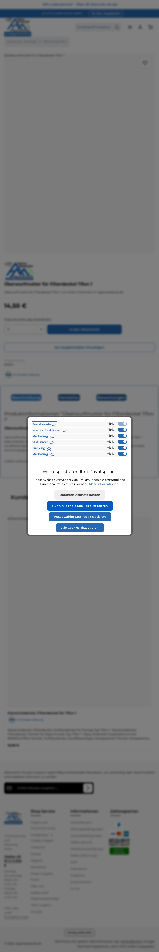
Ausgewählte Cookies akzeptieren (80, 517)
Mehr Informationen (103, 484)
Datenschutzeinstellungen (80, 495)
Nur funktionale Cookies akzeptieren (80, 506)
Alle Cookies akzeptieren (80, 528)
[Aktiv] (122, 424)
